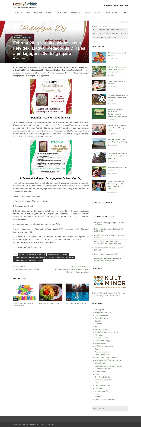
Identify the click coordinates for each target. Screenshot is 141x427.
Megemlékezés (100, 363)
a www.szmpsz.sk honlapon (39, 242)
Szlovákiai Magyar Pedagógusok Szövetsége (61, 257)
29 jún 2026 (113, 133)
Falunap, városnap (101, 329)
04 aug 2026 (113, 58)
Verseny (98, 397)
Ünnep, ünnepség (101, 391)
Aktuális (18, 13)
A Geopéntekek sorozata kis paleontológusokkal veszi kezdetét (118, 97)
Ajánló (87, 13)
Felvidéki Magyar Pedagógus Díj (36, 254)
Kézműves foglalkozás (103, 352)
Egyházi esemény (101, 318)
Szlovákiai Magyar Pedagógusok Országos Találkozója (30, 257)
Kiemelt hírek (62, 13)
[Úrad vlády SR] (110, 281)
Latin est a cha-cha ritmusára (105, 37)
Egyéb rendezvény (101, 315)
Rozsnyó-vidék (112, 13)
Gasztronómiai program (103, 341)
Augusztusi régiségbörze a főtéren (107, 30)
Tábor (97, 383)
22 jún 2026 (113, 161)
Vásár (97, 394)
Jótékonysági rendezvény (104, 346)
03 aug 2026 (113, 75)
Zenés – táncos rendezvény (105, 399)
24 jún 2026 (113, 145)
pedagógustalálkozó (53, 254)
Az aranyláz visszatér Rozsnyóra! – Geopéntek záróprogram (110, 33)
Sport (97, 374)
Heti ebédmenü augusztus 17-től (49, 303)
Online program (100, 371)
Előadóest (98, 324)
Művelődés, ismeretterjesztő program (108, 366)
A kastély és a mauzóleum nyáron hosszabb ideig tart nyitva (117, 128)
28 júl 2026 (113, 87)
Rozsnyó (64, 254)
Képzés (97, 349)
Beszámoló (98, 13)
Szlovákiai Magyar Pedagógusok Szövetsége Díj (28, 260)
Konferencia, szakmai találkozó (106, 357)
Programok (75, 13)
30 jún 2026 (113, 119)
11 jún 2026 (113, 173)
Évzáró (97, 327)
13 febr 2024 (20, 58)
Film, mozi (98, 335)
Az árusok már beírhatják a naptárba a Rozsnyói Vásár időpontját (117, 156)
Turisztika (98, 388)
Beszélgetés (99, 310)
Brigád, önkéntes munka (104, 312)
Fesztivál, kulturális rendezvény (106, 332)
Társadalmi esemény (102, 385)
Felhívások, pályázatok (43, 13)
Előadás (98, 321)
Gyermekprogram (101, 343)
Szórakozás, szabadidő (103, 380)
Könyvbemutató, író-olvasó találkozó (108, 360)
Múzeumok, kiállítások (103, 369)
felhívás (21, 254)
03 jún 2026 (113, 192)
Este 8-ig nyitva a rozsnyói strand (76, 303)
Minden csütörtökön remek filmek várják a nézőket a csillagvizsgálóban (117, 69)
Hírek (28, 13)
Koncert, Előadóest (102, 355)
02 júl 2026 (113, 103)
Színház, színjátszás (102, 377)
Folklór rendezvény (102, 338)
